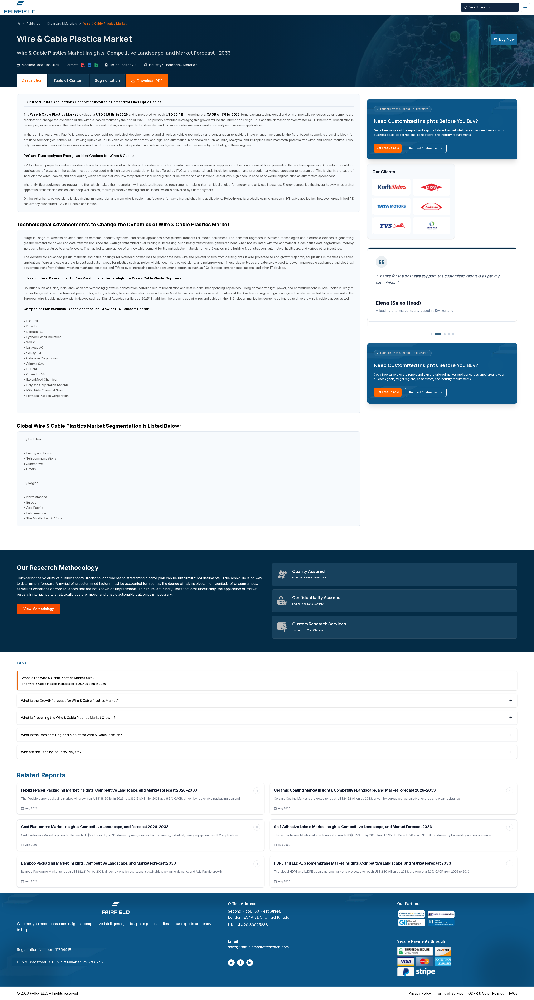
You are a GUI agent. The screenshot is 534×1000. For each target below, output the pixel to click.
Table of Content (68, 80)
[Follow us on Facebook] (240, 962)
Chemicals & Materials (62, 23)
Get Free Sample (387, 148)
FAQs (513, 993)
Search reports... (480, 7)
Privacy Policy (419, 993)
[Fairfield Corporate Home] (115, 909)
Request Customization (425, 148)
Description (32, 80)
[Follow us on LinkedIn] (249, 962)
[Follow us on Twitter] (231, 962)
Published (33, 23)
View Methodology (38, 609)
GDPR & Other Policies (486, 993)
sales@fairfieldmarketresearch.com (258, 947)
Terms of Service (449, 993)
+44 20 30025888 (252, 925)
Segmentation (107, 80)
